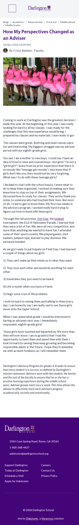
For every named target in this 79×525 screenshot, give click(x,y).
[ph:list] (12, 8)
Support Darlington (16, 465)
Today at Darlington (16, 470)
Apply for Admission (17, 481)
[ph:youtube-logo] (55, 501)
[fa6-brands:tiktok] (36, 501)
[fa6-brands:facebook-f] (17, 501)
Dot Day (43, 218)
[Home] (39, 9)
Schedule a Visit (14, 475)
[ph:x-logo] (64, 501)
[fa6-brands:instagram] (26, 501)
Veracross (47, 518)
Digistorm (32, 518)
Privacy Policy (49, 475)
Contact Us (48, 470)
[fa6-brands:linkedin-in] (45, 501)
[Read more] (17, 501)
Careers (46, 465)
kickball (59, 218)
